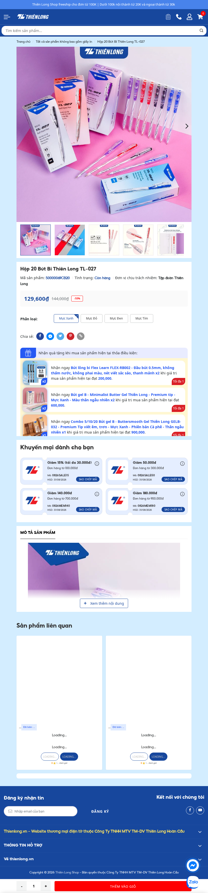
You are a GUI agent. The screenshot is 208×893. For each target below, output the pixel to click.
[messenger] (50, 336)
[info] (97, 463)
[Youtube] (200, 810)
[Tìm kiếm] (201, 30)
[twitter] (60, 336)
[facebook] (40, 336)
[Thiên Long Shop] (33, 16)
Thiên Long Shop (67, 872)
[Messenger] (193, 865)
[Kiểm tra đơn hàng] (168, 17)
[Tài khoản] (189, 17)
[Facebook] (190, 810)
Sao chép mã (88, 479)
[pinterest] (70, 336)
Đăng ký (100, 811)
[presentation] (20, 125)
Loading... (59, 735)
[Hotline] (179, 17)
